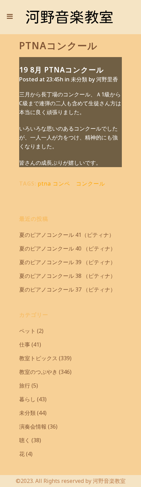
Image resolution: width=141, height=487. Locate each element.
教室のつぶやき (38, 372)
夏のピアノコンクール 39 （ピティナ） (67, 262)
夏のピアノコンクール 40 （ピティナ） (67, 248)
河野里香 (107, 79)
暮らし (27, 399)
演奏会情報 (33, 426)
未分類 (79, 79)
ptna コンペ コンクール (71, 183)
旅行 (24, 385)
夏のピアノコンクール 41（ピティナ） (66, 235)
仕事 (24, 344)
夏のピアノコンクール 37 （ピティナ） (67, 289)
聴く (24, 440)
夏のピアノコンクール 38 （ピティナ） (67, 276)
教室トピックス (38, 358)
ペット (27, 331)
